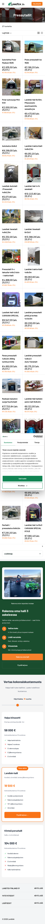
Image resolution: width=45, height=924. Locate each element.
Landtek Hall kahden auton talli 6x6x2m (33, 400)
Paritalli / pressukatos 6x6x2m (11, 526)
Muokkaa (21, 485)
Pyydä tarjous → (23, 815)
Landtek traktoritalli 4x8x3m (33, 271)
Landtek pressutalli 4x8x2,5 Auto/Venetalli (33, 358)
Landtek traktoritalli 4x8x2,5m (33, 147)
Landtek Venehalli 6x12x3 (32, 230)
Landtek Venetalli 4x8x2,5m (9, 230)
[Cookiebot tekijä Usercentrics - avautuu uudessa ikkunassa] (33, 436)
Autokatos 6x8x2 (9, 146)
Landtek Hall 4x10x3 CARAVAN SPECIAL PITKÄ (33, 528)
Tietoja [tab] (36, 442)
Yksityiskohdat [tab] (22, 442)
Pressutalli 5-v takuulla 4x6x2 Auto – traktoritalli (10, 272)
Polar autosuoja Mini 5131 (11, 101)
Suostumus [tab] (8, 442)
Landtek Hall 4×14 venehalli (32, 187)
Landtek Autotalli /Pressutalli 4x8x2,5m (9, 189)
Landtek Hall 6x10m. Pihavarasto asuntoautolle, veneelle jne (33, 104)
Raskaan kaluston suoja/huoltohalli (9, 400)
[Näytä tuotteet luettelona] (42, 33)
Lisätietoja (8, 554)
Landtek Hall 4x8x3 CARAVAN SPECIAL (10, 314)
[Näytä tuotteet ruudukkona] (38, 33)
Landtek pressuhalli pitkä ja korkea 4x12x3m (33, 315)
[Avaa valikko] (3, 4)
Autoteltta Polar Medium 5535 (9, 61)
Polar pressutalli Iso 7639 (33, 61)
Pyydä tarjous (22, 665)
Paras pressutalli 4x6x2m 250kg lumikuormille (9, 358)
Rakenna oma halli (22, 657)
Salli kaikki (22, 479)
